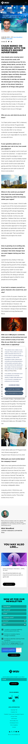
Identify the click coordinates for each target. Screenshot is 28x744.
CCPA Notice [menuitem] (14, 718)
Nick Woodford (17, 37)
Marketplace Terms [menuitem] (14, 722)
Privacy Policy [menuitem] (14, 716)
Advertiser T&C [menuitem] (14, 709)
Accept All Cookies (14, 389)
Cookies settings (14, 385)
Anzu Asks (9, 38)
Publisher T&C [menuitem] (14, 712)
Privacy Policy (13, 370)
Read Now (9, 584)
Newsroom (5, 14)
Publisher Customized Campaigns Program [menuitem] (14, 714)
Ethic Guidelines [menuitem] (14, 725)
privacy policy (14, 643)
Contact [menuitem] (14, 727)
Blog (4, 570)
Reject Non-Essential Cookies (14, 393)
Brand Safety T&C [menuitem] (14, 720)
